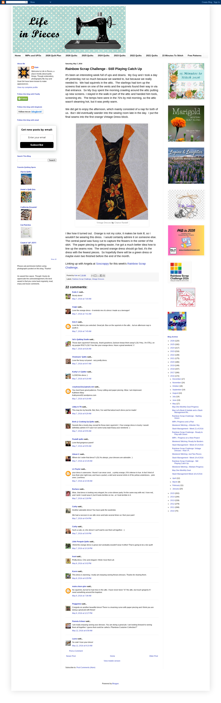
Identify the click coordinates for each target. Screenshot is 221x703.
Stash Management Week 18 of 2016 (187, 474)
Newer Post (71, 656)
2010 (172, 511)
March (175, 482)
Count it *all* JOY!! (28, 243)
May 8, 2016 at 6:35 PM (81, 578)
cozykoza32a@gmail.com (83, 387)
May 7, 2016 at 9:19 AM (81, 379)
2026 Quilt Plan (53, 55)
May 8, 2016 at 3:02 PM (81, 563)
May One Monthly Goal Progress (185, 407)
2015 (172, 493)
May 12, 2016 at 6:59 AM (82, 631)
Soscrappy (102, 263)
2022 (172, 355)
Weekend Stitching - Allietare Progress (187, 467)
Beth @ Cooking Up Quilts (83, 422)
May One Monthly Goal (181, 470)
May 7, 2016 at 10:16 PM (82, 548)
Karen (74, 571)
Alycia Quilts (25, 172)
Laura (74, 639)
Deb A (74, 322)
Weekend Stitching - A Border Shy (186, 425)
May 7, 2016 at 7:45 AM (81, 331)
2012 (172, 504)
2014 (172, 497)
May (174, 404)
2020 (172, 362)
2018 (172, 369)
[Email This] (92, 275)
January (176, 489)
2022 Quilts (136, 55)
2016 (172, 376)
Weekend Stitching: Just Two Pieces (186, 454)
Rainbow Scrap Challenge (81, 279)
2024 (172, 348)
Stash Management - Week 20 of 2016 (187, 445)
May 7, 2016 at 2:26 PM (81, 498)
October (175, 386)
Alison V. (76, 454)
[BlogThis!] (95, 275)
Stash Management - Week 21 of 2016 (187, 429)
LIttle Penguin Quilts (80, 542)
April (174, 478)
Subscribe (36, 144)
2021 (172, 358)
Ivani (74, 556)
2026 (172, 341)
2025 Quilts (87, 55)
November (176, 383)
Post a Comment (76, 651)
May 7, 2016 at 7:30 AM (81, 299)
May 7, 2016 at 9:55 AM (81, 431)
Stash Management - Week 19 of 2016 (187, 458)
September (177, 390)
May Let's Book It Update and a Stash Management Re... (187, 411)
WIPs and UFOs (33, 55)
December (176, 379)
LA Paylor (76, 469)
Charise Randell (121, 223)
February (176, 485)
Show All (53, 259)
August (175, 393)
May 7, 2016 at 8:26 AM (81, 349)
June (174, 400)
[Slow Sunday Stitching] (185, 306)
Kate (36, 67)
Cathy (74, 507)
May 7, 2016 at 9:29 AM (81, 414)
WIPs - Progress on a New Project (186, 438)
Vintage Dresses (104, 223)
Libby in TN (77, 407)
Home (18, 55)
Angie (74, 307)
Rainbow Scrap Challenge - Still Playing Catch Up (185, 462)
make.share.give (79, 586)
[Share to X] (98, 275)
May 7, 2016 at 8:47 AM (81, 364)
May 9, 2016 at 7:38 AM (81, 596)
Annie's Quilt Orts (27, 189)
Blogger (115, 684)
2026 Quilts (71, 55)
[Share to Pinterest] (103, 275)
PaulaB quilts (77, 439)
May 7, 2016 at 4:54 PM (81, 518)
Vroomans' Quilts (79, 357)
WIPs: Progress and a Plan (183, 422)
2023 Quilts (120, 55)
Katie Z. (75, 292)
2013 (172, 500)
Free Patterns (194, 55)
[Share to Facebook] (101, 275)
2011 (172, 507)
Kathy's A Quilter (79, 372)
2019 (172, 365)
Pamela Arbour (78, 621)
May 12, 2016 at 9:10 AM (82, 646)
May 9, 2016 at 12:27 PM (82, 613)
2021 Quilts (152, 55)
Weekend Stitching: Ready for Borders (187, 441)
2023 (172, 351)
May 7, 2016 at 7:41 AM (81, 314)
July (174, 397)
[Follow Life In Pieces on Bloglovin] (30, 113)
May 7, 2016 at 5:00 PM (81, 533)
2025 (172, 344)
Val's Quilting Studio (80, 339)
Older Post (153, 656)
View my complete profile (27, 87)
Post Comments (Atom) (86, 667)
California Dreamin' (28, 207)
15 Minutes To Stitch (172, 55)
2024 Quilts (103, 55)
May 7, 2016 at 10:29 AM (82, 461)
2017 (172, 373)
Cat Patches (25, 225)
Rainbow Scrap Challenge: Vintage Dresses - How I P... (186, 449)
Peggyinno (76, 604)
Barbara (75, 489)
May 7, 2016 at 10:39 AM (82, 481)
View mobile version (112, 661)
